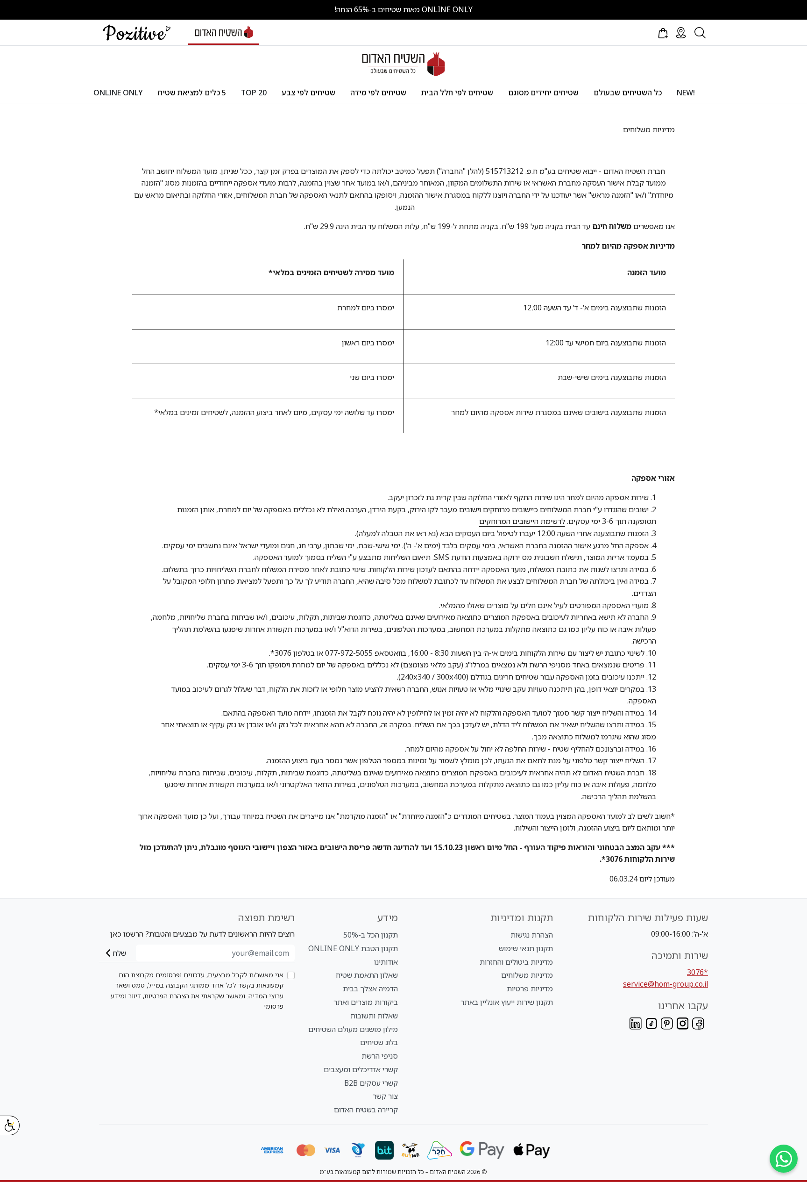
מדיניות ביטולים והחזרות (516, 962)
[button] (662, 33)
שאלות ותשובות (374, 1015)
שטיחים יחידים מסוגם (543, 92)
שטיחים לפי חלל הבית (457, 92)
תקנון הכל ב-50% (370, 935)
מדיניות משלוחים (527, 975)
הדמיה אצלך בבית (370, 988)
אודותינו (386, 962)
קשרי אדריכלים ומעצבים (361, 1069)
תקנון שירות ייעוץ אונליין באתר (506, 1002)
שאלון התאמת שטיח (367, 975)
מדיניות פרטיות (530, 988)
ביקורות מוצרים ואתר (365, 1002)
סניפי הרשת (379, 1056)
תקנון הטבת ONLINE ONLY (353, 948)
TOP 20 (254, 92)
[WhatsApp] (784, 1159)
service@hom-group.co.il (665, 984)
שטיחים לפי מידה (378, 92)
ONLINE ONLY (118, 92)
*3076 (697, 972)
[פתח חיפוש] (700, 32)
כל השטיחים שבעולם (628, 92)
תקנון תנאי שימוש (526, 948)
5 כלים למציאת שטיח (192, 92)
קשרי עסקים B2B (371, 1083)
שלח (119, 953)
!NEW (686, 92)
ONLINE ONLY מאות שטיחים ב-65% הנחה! (403, 9)
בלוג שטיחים (379, 1042)
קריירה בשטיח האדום (366, 1109)
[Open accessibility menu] (10, 1125)
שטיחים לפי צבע (308, 92)
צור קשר (385, 1096)
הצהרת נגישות (531, 935)
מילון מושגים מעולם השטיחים (353, 1029)
